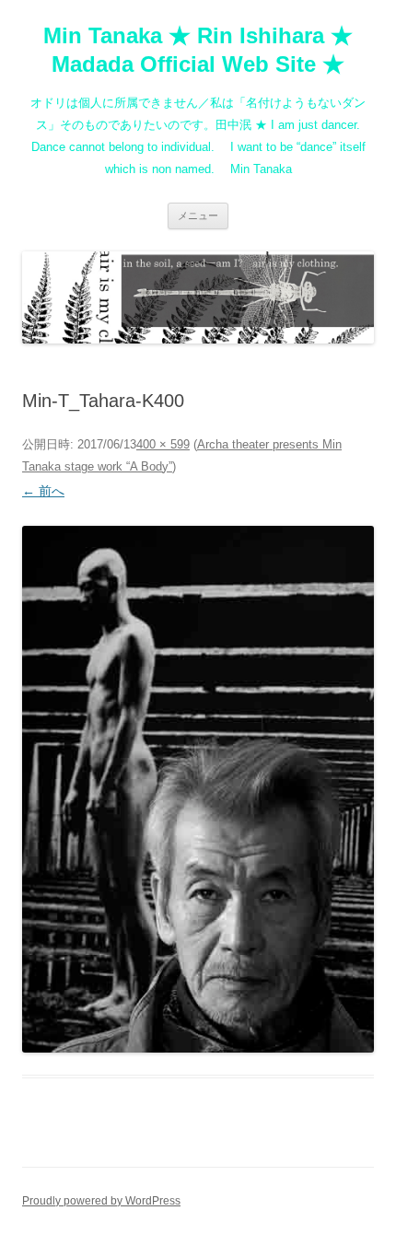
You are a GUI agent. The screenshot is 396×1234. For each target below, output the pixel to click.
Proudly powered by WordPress (101, 1200)
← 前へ (43, 490)
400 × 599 (163, 444)
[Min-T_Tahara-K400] (198, 789)
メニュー (198, 215)
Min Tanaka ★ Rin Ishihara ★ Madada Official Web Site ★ (198, 49)
